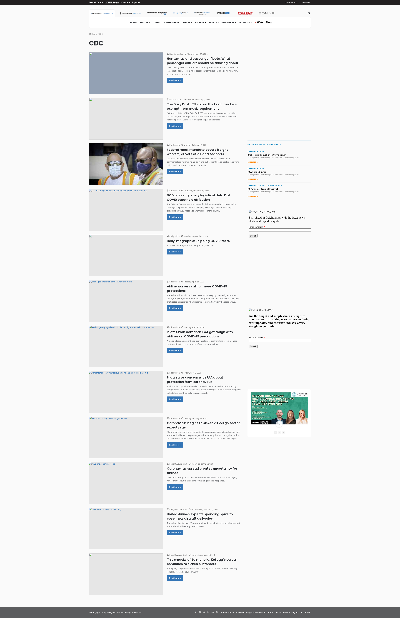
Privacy (286, 612)
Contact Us (305, 2)
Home (94, 33)
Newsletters (291, 2)
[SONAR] (266, 13)
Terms (279, 612)
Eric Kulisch (174, 145)
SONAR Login (112, 2)
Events (213, 22)
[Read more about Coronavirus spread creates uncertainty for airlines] (126, 483)
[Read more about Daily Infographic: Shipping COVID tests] (126, 255)
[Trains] (245, 13)
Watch (144, 22)
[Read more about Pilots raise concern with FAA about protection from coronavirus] (126, 392)
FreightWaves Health (255, 612)
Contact (270, 612)
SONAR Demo (96, 2)
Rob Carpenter (176, 53)
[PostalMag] (223, 13)
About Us (244, 22)
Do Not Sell (305, 612)
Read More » (175, 80)
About (231, 612)
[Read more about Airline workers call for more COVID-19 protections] (126, 301)
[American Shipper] (156, 13)
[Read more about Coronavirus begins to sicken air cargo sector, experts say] (126, 438)
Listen (156, 22)
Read (133, 22)
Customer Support (130, 2)
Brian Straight (175, 99)
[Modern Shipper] (129, 13)
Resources (227, 22)
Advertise (240, 612)
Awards (199, 22)
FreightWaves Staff (178, 463)
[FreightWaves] (102, 13)
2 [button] (279, 432)
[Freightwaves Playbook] (180, 13)
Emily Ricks (174, 236)
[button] (279, 392)
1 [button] (275, 432)
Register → (253, 162)
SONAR (186, 22)
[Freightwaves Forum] (202, 13)
